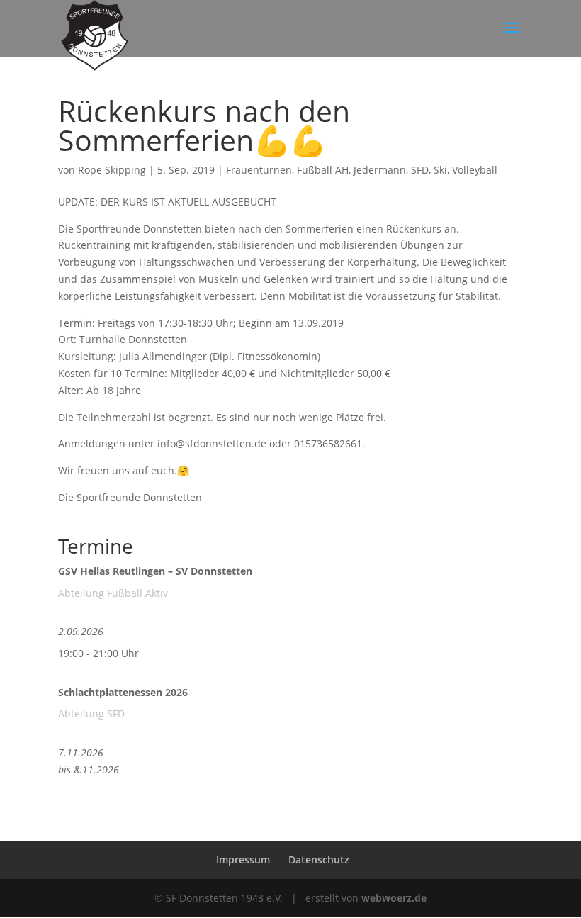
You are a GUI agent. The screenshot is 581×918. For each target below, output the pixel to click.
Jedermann (380, 170)
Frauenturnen (259, 170)
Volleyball (474, 170)
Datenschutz (318, 859)
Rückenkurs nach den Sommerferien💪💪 (204, 125)
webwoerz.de (394, 898)
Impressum (243, 859)
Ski (440, 170)
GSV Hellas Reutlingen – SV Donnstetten (155, 571)
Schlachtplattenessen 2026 (123, 692)
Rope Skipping (112, 170)
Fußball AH (323, 170)
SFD (420, 170)
